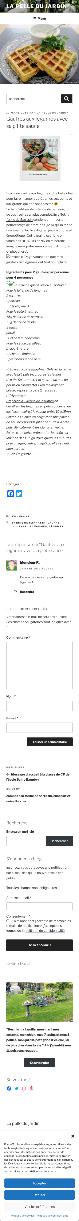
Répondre (27, 591)
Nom (11, 696)
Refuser (40, 1195)
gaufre (54, 522)
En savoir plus (39, 1062)
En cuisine (21, 516)
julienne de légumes (29, 526)
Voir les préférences (39, 1207)
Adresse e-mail (18, 898)
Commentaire (18, 637)
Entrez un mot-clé (20, 832)
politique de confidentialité (45, 930)
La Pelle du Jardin (36, 6)
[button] (73, 1136)
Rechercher (59, 841)
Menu (42, 18)
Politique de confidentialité (52, 1215)
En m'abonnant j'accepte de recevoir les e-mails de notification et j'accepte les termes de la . (38, 925)
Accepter (39, 1183)
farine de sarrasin (29, 522)
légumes (56, 526)
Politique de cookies (23, 1215)
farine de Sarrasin (19, 220)
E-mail (12, 718)
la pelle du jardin (53, 112)
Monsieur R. (30, 563)
